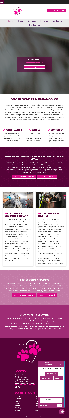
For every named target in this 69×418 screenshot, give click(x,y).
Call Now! (58, 378)
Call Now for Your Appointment (33, 67)
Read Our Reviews (46, 176)
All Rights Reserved (42, 416)
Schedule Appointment (22, 176)
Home (10, 21)
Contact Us (34, 25)
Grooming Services (26, 21)
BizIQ (41, 405)
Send (59, 405)
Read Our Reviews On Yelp (25, 383)
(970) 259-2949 (57, 10)
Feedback (57, 21)
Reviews (44, 21)
